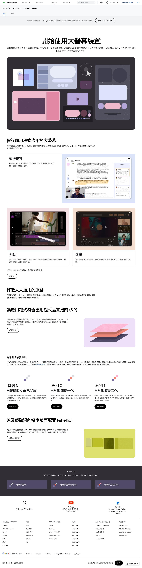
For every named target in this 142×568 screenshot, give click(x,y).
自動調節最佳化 (62, 391)
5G (27, 542)
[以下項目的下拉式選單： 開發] (57, 2)
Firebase (48, 554)
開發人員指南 (100, 529)
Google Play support (125, 532)
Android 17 (75, 525)
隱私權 (28, 539)
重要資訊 (25, 2)
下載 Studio (99, 535)
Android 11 (75, 545)
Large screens (30, 8)
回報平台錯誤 (123, 525)
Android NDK (100, 539)
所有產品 (77, 554)
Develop (6, 8)
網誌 (3, 542)
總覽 (4, 13)
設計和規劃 (39, 2)
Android (5, 525)
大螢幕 (51, 525)
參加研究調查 (123, 535)
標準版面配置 (14, 438)
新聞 (3, 539)
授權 (10, 563)
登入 (138, 2)
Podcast (5, 545)
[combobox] (87, 2)
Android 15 (75, 532)
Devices (16, 8)
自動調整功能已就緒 (21, 391)
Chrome (38, 554)
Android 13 (75, 539)
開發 (52, 2)
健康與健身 (29, 532)
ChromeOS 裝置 (54, 532)
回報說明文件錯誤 (124, 529)
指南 (12, 13)
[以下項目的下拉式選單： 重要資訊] (30, 2)
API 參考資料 (100, 532)
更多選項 (65, 2)
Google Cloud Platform (62, 554)
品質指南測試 (40, 364)
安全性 (4, 532)
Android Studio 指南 (102, 525)
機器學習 (29, 529)
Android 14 (76, 535)
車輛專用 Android (55, 535)
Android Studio (127, 2)
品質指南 (12, 330)
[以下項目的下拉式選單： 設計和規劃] (46, 2)
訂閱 (118, 563)
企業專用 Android (8, 529)
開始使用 (12, 406)
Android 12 (75, 542)
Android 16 (76, 529)
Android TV (52, 539)
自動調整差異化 (106, 391)
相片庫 (12, 276)
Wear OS (52, 529)
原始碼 (4, 535)
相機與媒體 (29, 535)
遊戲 (27, 525)
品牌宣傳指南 (18, 563)
